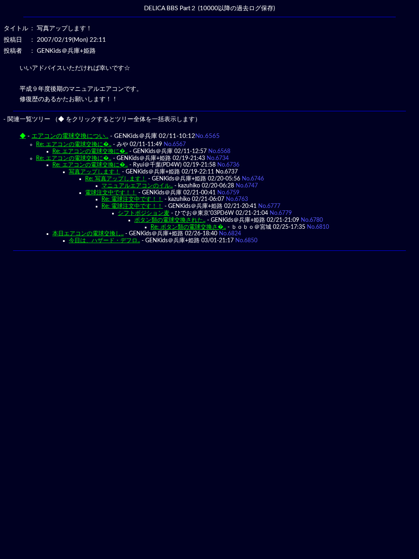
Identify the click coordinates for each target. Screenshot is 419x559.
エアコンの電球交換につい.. (70, 136)
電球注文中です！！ (111, 193)
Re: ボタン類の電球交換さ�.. (188, 227)
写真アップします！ (94, 172)
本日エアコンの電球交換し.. (88, 234)
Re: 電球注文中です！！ (132, 199)
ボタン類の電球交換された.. (169, 220)
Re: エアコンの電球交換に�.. (73, 144)
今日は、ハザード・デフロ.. (104, 240)
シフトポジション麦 (143, 213)
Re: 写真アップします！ (115, 179)
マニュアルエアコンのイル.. (137, 186)
